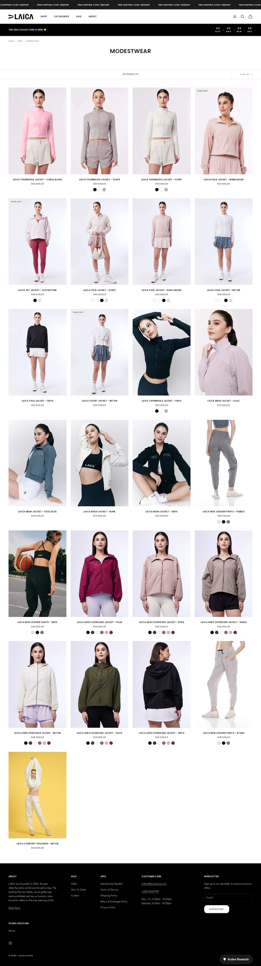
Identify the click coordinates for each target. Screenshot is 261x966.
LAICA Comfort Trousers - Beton (37, 843)
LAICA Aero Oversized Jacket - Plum (99, 622)
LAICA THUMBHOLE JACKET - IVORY (161, 179)
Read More (14, 908)
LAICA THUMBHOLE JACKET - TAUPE (99, 179)
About (93, 16)
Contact (75, 895)
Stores (12, 930)
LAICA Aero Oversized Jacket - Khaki (224, 622)
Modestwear (33, 41)
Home (11, 41)
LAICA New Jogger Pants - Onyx (37, 622)
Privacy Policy (107, 907)
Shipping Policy (108, 895)
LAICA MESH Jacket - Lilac (223, 400)
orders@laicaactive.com (154, 884)
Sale (78, 16)
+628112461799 (150, 891)
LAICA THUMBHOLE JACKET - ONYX (161, 400)
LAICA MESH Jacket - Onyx (161, 511)
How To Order (78, 889)
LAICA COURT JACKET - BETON (99, 400)
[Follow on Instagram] (10, 943)
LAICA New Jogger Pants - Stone (223, 732)
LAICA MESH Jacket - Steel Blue (37, 511)
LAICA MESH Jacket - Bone (99, 511)
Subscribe (216, 909)
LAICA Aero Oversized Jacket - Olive (99, 732)
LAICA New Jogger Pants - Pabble (224, 511)
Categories (61, 16)
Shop (43, 16)
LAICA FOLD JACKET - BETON (223, 290)
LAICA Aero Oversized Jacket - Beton (37, 732)
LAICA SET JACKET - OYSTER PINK (37, 290)
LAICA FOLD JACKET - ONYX (37, 400)
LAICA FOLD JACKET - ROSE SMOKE (161, 290)
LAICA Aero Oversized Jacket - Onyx (161, 732)
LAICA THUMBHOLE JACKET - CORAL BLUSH (37, 179)
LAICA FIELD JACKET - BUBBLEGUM (223, 179)
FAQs (74, 884)
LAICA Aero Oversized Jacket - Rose (161, 622)
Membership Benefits (111, 884)
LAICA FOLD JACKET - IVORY (99, 290)
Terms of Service (109, 889)
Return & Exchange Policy (113, 901)
